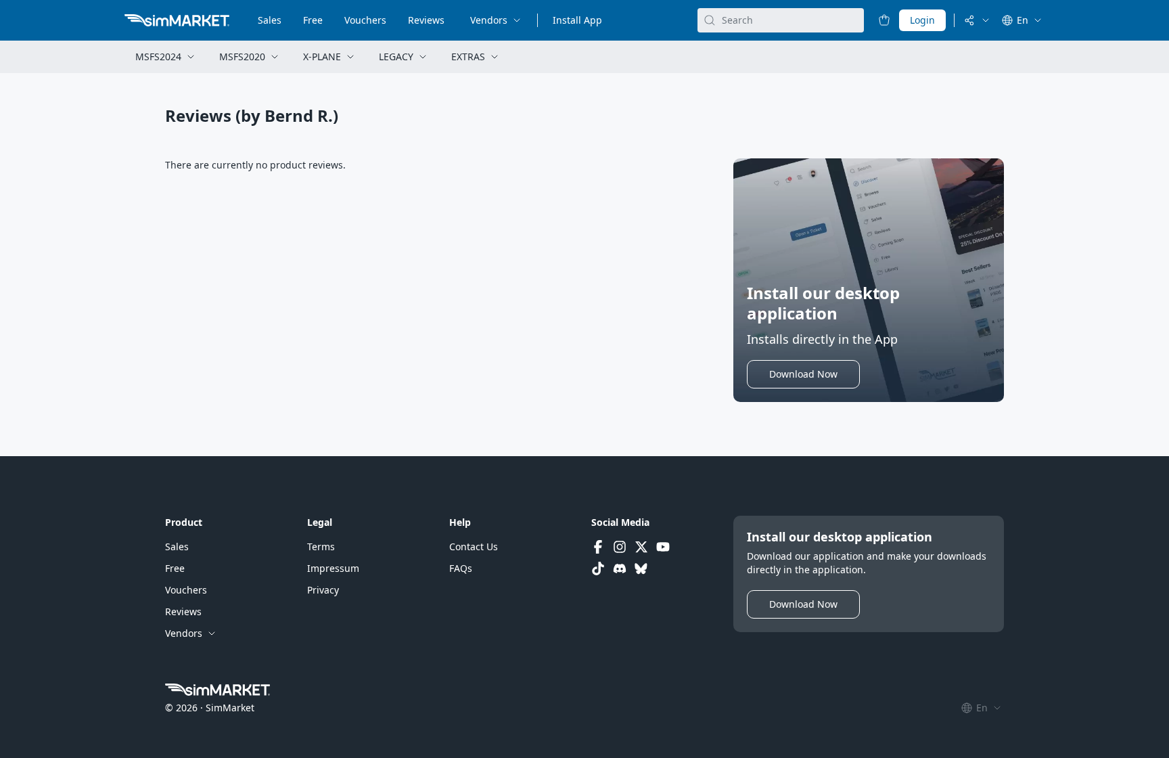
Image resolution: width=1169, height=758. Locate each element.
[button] (803, 374)
